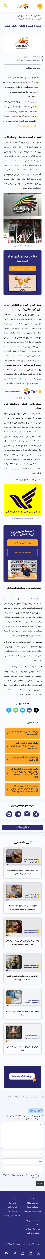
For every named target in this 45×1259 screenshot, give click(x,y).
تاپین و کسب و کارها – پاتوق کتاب (23, 77)
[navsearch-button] (5, 6)
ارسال (39, 1183)
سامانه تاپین (9, 378)
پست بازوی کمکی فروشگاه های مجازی (21, 87)
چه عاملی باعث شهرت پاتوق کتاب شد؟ (19, 111)
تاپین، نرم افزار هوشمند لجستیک (24, 92)
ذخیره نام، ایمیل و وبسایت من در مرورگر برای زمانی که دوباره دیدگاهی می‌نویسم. (22, 1176)
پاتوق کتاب (21, 170)
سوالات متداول (31, 97)
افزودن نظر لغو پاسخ (27, 126)
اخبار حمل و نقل (23, 16)
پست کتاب (21, 378)
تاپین (22, 1244)
